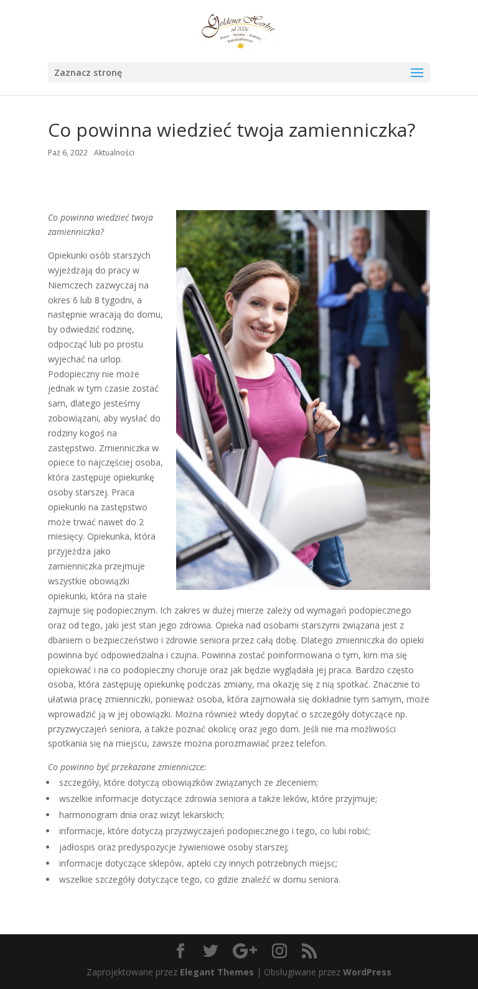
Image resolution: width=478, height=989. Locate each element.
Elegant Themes (217, 972)
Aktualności (114, 152)
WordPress (367, 972)
